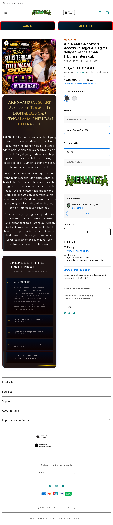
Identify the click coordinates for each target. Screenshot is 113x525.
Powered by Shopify (66, 508)
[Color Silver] (74, 98)
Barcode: (85, 61)
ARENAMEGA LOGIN (77, 119)
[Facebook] (66, 314)
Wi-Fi (70, 152)
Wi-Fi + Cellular (75, 162)
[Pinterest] (75, 314)
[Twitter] (70, 314)
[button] (5, 12)
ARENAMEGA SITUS (77, 129)
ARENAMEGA (51, 508)
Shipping (81, 72)
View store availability (78, 251)
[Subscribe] (73, 473)
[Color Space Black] (67, 98)
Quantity (69, 224)
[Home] (41, 12)
